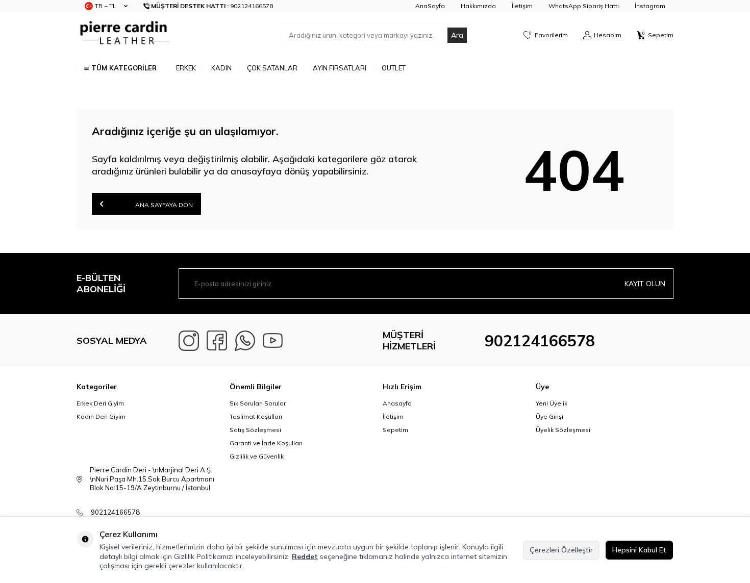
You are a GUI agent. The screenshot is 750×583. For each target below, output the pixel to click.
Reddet (305, 556)
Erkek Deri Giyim (100, 403)
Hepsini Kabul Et (639, 549)
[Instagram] (189, 341)
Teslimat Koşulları (256, 416)
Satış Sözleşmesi (255, 430)
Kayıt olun (644, 283)
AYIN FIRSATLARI (339, 68)
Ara (457, 35)
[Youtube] (273, 341)
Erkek (186, 68)
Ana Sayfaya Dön (163, 205)
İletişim (522, 6)
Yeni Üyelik (551, 403)
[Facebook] (217, 341)
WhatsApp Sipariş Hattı (583, 6)
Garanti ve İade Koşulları (266, 443)
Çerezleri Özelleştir (561, 549)
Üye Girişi (549, 416)
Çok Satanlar (272, 68)
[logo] (123, 35)
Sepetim (395, 430)
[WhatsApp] (245, 341)
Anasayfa (397, 403)
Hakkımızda (478, 6)
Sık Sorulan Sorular (258, 403)
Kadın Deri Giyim (101, 416)
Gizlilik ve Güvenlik (257, 456)
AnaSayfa (430, 6)
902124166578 (540, 340)
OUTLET (394, 68)
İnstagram (650, 6)
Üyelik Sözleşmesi (563, 430)
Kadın (221, 68)
